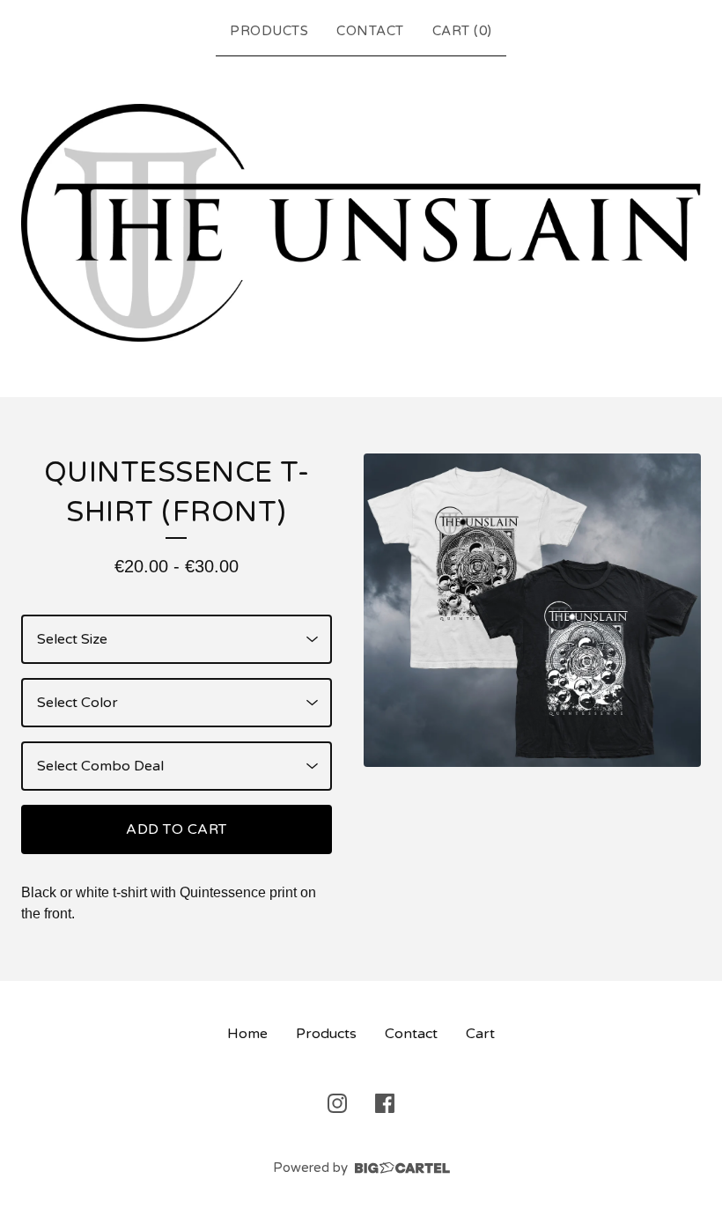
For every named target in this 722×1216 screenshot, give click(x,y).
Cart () (462, 31)
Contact (370, 31)
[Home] (361, 223)
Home (247, 1034)
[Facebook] (385, 1103)
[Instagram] (337, 1103)
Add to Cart (176, 829)
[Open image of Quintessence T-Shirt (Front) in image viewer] (532, 610)
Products (269, 31)
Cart (480, 1034)
